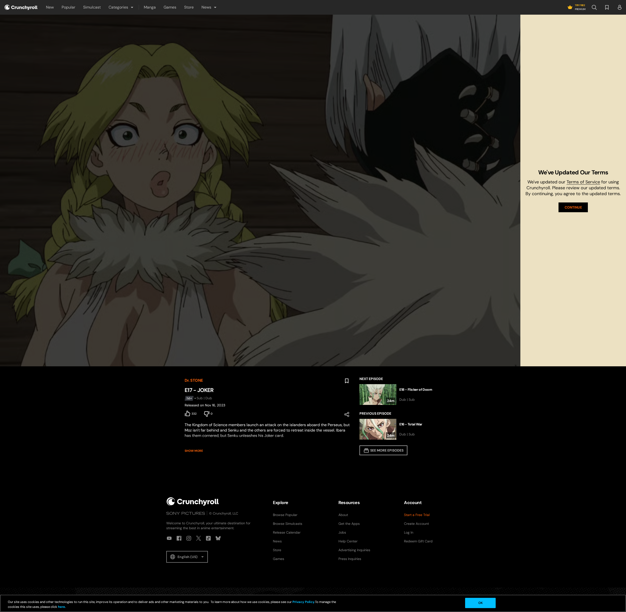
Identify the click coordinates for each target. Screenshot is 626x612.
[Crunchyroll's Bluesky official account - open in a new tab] (218, 538)
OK (480, 603)
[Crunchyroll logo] (21, 7)
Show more (194, 451)
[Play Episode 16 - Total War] (400, 429)
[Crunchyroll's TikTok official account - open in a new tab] (208, 538)
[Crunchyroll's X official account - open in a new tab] (198, 538)
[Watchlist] (607, 7)
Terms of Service (583, 182)
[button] (121, 7)
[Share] (347, 414)
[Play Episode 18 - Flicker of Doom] (400, 394)
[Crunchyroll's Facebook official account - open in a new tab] (179, 538)
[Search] (594, 7)
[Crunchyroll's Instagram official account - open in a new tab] (189, 538)
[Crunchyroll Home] (192, 501)
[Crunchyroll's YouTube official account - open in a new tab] (169, 538)
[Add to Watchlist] (347, 381)
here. (61, 607)
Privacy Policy (303, 602)
